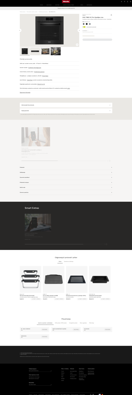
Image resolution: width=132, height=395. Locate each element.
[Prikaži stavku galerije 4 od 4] (56, 51)
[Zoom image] (77, 44)
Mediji (62, 376)
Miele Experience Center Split (34, 378)
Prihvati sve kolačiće (94, 389)
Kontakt (62, 380)
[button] (83, 24)
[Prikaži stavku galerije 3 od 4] (45, 51)
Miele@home (81, 371)
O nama (62, 371)
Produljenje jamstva (73, 378)
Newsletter (31, 382)
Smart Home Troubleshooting (81, 379)
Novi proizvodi (72, 376)
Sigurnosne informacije (25, 92)
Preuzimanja (44, 329)
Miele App (91, 322)
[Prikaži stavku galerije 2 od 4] (35, 51)
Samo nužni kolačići (102, 389)
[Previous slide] (19, 30)
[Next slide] (79, 30)
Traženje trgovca (32, 368)
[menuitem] (42, 5)
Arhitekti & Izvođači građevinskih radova (91, 373)
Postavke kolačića (109, 389)
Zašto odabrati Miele (73, 371)
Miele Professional (91, 371)
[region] (49, 30)
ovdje (68, 88)
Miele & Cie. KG (41, 84)
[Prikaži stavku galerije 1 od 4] (25, 51)
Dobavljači (62, 378)
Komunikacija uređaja (82, 376)
